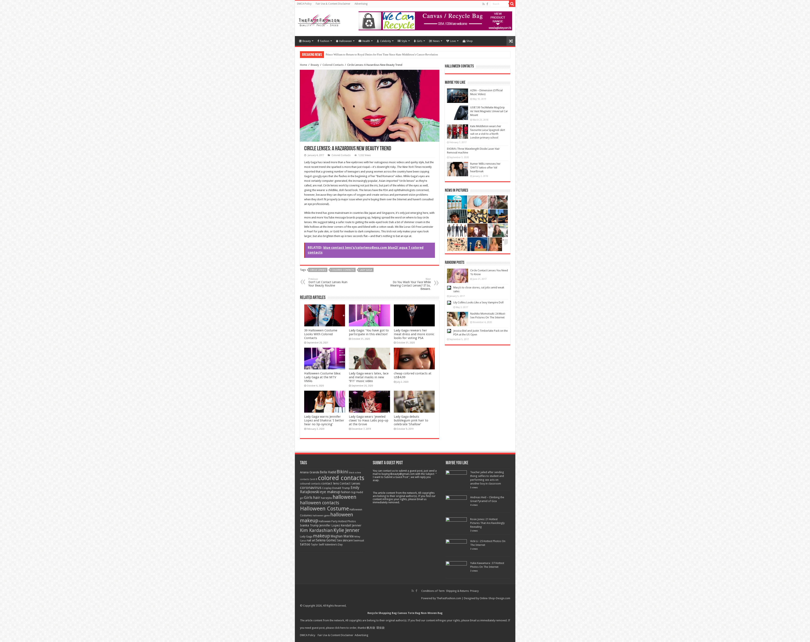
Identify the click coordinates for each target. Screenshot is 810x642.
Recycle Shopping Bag (382, 613)
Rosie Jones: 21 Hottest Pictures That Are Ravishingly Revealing (487, 523)
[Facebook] (487, 4)
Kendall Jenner (351, 525)
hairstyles (326, 498)
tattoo (305, 544)
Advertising (361, 3)
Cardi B (313, 479)
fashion (345, 492)
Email (473, 620)
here (343, 627)
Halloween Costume (324, 508)
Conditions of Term (433, 590)
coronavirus (310, 487)
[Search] (512, 4)
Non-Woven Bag (432, 613)
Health (366, 41)
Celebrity (385, 41)
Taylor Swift (317, 544)
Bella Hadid (328, 472)
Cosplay (327, 488)
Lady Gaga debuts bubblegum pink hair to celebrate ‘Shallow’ (411, 420)
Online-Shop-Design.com (495, 598)
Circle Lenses (318, 270)
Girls (419, 41)
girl (301, 498)
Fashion (324, 41)
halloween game (321, 515)
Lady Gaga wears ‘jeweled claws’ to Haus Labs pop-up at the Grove (368, 420)
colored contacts (343, 270)
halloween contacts (319, 502)
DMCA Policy (304, 3)
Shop (469, 41)
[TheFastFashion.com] (319, 21)
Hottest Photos (347, 521)
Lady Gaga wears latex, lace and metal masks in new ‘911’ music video (369, 377)
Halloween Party (328, 521)
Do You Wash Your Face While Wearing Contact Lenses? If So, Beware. (410, 284)
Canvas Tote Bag (408, 613)
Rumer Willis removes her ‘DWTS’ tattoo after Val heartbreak (485, 167)
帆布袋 (371, 627)
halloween (344, 497)
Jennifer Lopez (329, 525)
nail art (311, 540)
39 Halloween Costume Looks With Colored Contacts (320, 334)
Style (404, 41)
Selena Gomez (326, 540)
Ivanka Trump (309, 525)
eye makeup (330, 492)
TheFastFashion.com (448, 598)
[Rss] (483, 4)
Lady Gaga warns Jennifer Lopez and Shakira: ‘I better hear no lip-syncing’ (324, 420)
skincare (348, 540)
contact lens (330, 483)
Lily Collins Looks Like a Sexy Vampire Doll (478, 302)
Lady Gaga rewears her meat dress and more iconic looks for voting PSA (414, 334)
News (436, 41)
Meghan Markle (342, 536)
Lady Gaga (366, 270)
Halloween (345, 41)
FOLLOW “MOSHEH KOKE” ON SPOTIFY (350, 54)
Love (453, 41)
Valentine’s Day (334, 544)
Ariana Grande (309, 472)
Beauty (306, 41)
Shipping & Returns (457, 590)
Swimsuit (358, 540)
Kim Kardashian (316, 530)
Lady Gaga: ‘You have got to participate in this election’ (369, 332)
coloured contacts (310, 483)
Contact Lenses (350, 483)
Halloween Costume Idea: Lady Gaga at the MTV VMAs (322, 377)
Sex (339, 540)
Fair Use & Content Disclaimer (333, 3)
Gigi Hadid (357, 492)
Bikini (342, 471)
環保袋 (380, 627)
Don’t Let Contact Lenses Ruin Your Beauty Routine (327, 282)
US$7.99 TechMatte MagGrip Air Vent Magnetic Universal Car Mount (489, 111)
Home (303, 64)
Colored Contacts (333, 64)
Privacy (474, 590)
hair (316, 497)
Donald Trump (341, 488)
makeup (321, 535)
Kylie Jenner (346, 530)
